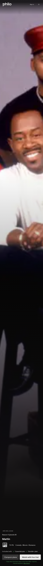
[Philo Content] (39, 4)
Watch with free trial (30, 557)
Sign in (32, 4)
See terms (26, 563)
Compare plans (10, 557)
